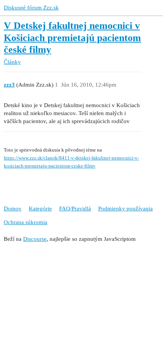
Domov (13, 208)
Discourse (35, 239)
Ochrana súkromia (25, 222)
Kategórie (40, 208)
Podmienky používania (125, 208)
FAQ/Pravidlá (75, 208)
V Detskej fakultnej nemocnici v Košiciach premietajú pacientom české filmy (72, 37)
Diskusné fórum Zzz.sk (31, 8)
